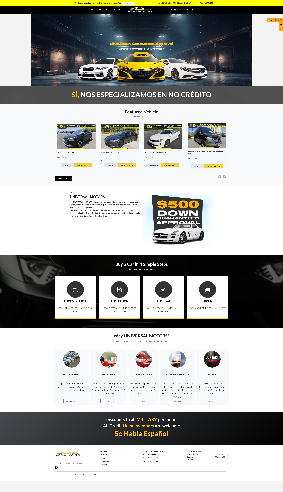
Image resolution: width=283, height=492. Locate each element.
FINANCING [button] (118, 10)
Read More (177, 401)
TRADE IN (160, 10)
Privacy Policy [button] (67, 463)
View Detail (66, 165)
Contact (212, 401)
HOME (92, 10)
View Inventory (71, 401)
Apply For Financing (82, 165)
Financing (104, 458)
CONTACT (188, 10)
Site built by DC (78, 463)
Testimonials (105, 461)
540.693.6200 (207, 3)
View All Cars (63, 178)
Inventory (104, 455)
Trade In (144, 401)
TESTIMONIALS (174, 10)
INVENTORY (104, 10)
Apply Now (141, 54)
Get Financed (109, 401)
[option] (76, 146)
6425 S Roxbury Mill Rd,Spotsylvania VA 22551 (178, 3)
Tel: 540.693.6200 (150, 461)
